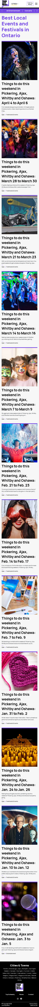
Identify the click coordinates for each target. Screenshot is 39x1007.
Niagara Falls (13, 975)
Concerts (28, 11)
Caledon (6, 971)
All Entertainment (13, 11)
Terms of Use (33, 1005)
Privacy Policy (33, 1004)
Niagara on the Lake (24, 975)
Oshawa (11, 978)
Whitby (19, 980)
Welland (33, 978)
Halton (33, 971)
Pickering (17, 978)
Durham (27, 971)
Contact (31, 994)
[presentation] (19, 60)
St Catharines (26, 978)
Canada (12, 971)
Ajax (3, 115)
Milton (35, 973)
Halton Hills (6, 973)
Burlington (32, 969)
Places (21, 994)
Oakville (34, 975)
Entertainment (11, 953)
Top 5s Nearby (10, 994)
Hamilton (13, 973)
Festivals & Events (12, 115)
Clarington (20, 971)
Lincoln (29, 973)
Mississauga (13, 969)
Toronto (5, 969)
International (22, 973)
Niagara (5, 975)
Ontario (5, 978)
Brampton (25, 969)
